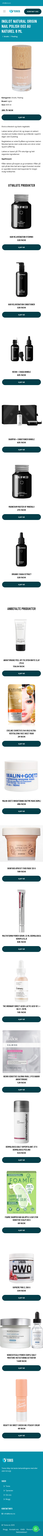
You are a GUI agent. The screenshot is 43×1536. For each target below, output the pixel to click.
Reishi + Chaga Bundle (21, 371)
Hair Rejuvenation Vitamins (21, 236)
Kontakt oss (32, 11)
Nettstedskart (21, 1532)
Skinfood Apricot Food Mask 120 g (21, 868)
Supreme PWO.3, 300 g (21, 1287)
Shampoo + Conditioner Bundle (21, 439)
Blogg (8, 1499)
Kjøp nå (21, 117)
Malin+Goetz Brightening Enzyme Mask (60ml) (21, 801)
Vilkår (22, 1529)
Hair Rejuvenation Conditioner (21, 304)
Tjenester (9, 1490)
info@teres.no (6, 3)
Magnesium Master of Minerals (21, 506)
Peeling (14, 36)
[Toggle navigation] (4, 11)
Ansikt (6, 36)
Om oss (8, 1495)
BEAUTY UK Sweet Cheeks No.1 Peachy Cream (21, 1425)
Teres (8, 1486)
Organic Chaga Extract (21, 574)
